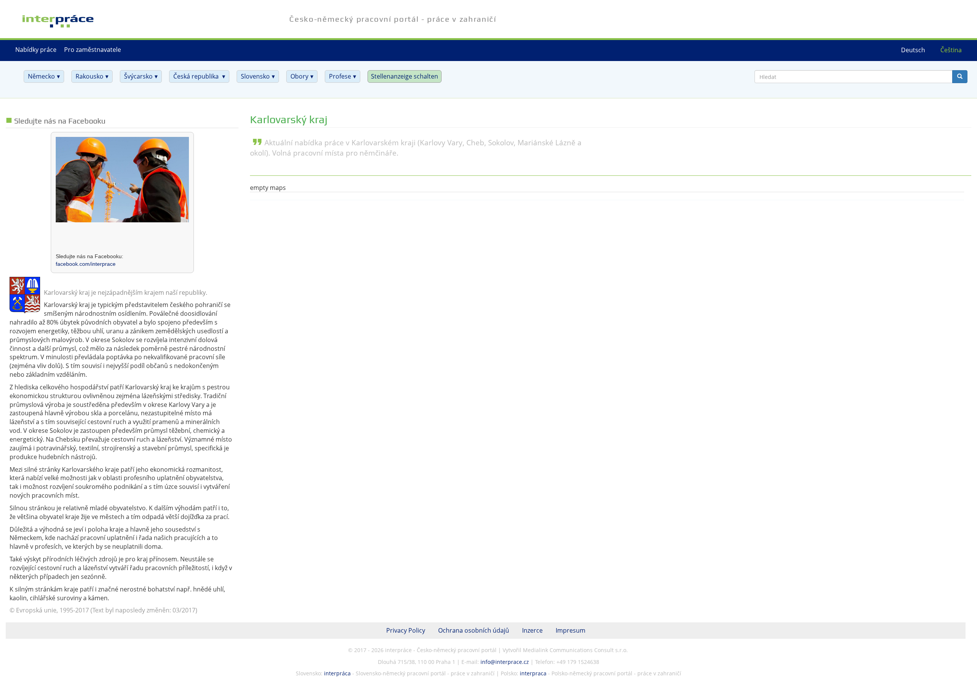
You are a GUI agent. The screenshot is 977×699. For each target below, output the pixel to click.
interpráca (337, 673)
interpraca (533, 673)
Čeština (951, 50)
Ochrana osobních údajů (473, 630)
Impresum (570, 630)
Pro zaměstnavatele (92, 49)
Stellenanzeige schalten (404, 76)
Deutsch (913, 50)
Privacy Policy (405, 630)
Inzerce (532, 630)
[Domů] (49, 16)
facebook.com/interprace (86, 264)
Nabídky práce (35, 49)
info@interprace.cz (504, 661)
